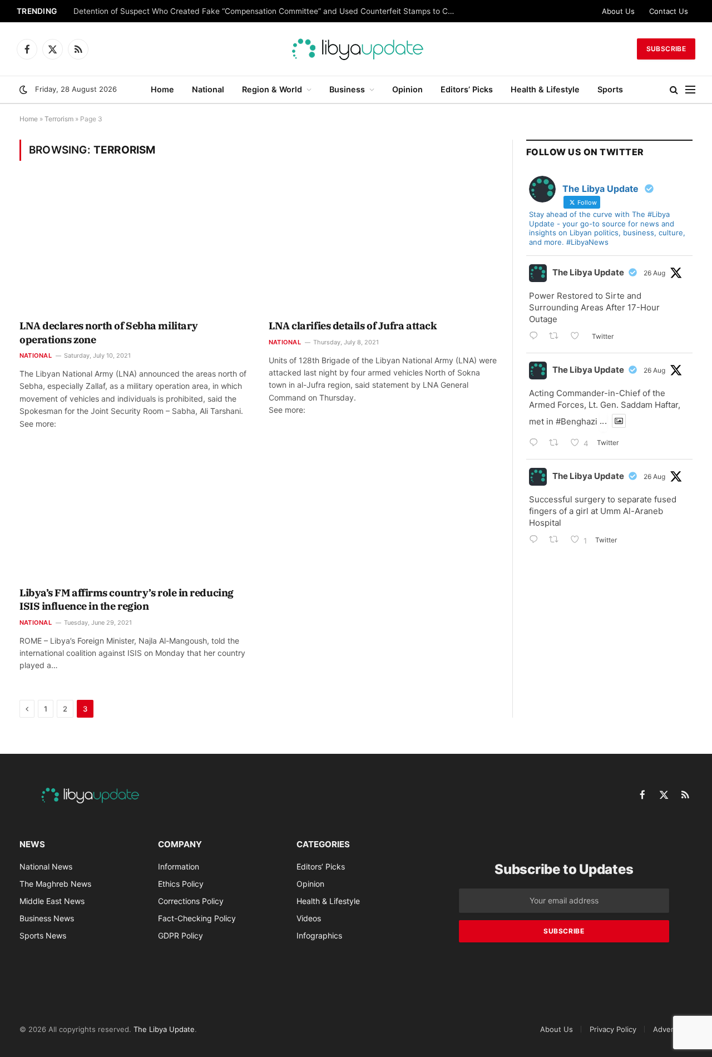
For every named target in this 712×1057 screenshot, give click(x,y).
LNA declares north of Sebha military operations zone (108, 332)
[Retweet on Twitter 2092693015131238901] (557, 336)
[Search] (674, 89)
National (208, 89)
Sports (610, 89)
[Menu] (690, 89)
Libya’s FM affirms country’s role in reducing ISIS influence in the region (126, 599)
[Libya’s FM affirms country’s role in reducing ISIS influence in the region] (134, 514)
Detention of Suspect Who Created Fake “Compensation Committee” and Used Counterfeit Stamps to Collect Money (268, 11)
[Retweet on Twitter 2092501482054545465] (557, 540)
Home (162, 89)
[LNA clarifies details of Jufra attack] (383, 247)
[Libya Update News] (356, 49)
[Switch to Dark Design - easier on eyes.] (23, 89)
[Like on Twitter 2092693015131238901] (578, 336)
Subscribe (666, 49)
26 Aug (654, 273)
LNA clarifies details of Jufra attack (353, 325)
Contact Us (668, 11)
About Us (618, 11)
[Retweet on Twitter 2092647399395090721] (557, 443)
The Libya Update (588, 272)
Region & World (272, 89)
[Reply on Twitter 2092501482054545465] (536, 540)
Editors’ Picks (467, 89)
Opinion (407, 89)
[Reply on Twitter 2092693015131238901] (536, 336)
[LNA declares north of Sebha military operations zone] (134, 247)
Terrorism (58, 119)
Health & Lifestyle (545, 89)
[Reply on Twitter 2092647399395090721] (536, 443)
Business (347, 89)
